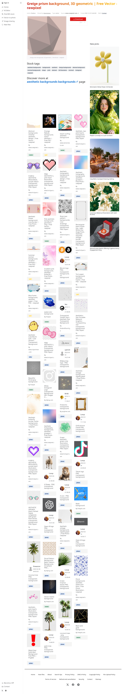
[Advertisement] (57, 99)
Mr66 (67, 394)
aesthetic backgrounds (34, 67)
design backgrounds (65, 67)
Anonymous (47, 13)
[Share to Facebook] (60, 53)
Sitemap (98, 679)
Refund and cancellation (67, 679)
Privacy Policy (69, 674)
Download (79, 19)
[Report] (84, 22)
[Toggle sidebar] (21, 3)
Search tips (58, 674)
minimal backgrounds (34, 70)
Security (81, 679)
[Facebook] (73, 685)
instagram (78, 70)
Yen (66, 304)
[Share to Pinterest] (64, 53)
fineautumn (37, 566)
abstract (54, 70)
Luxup (67, 257)
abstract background (79, 67)
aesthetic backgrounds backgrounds (51, 81)
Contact (104, 13)
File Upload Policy (109, 674)
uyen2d (67, 350)
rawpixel (30, 73)
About (50, 674)
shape (44, 70)
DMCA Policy (81, 674)
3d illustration (63, 70)
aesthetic (54, 67)
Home (33, 674)
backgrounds (46, 67)
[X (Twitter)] (2, 690)
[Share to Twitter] (57, 53)
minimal (71, 70)
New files (41, 674)
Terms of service (50, 679)
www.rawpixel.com (71, 13)
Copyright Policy (94, 674)
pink (49, 70)
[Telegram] (5, 690)
